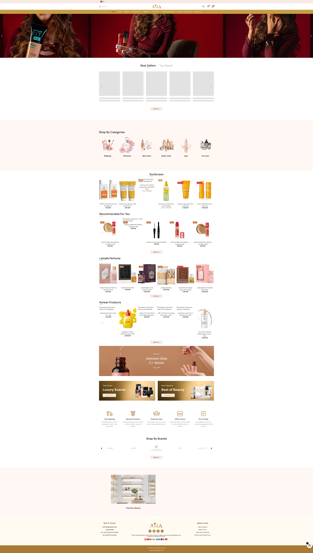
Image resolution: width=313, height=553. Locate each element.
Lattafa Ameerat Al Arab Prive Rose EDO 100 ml (108, 289)
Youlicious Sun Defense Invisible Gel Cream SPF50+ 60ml (147, 187)
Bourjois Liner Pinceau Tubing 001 (156, 242)
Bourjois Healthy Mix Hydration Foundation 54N (203, 243)
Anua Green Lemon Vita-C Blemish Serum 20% (185, 314)
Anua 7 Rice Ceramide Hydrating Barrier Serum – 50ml (204, 334)
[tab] (148, 65)
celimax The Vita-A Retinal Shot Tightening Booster (146, 314)
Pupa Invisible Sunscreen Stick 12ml (204, 205)
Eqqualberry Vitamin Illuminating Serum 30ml (127, 333)
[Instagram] (150, 531)
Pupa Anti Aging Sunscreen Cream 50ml (185, 205)
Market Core (160, 550)
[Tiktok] (158, 531)
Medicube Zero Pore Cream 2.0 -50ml (108, 314)
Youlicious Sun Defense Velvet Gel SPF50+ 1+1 (127, 205)
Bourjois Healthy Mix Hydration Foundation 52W (110, 243)
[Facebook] (154, 531)
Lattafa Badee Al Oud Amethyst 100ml (147, 289)
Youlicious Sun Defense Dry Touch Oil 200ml (166, 205)
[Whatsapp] (162, 531)
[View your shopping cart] (212, 6)
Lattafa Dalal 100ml (166, 288)
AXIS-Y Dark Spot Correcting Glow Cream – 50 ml (166, 314)
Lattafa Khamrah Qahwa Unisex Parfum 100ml (185, 289)
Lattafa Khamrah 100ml (127, 288)
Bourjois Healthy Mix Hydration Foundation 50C (133, 226)
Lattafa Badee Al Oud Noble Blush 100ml (205, 289)
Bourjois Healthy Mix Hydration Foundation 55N (179, 243)
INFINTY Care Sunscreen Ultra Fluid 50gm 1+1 (108, 205)
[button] (2, 36)
